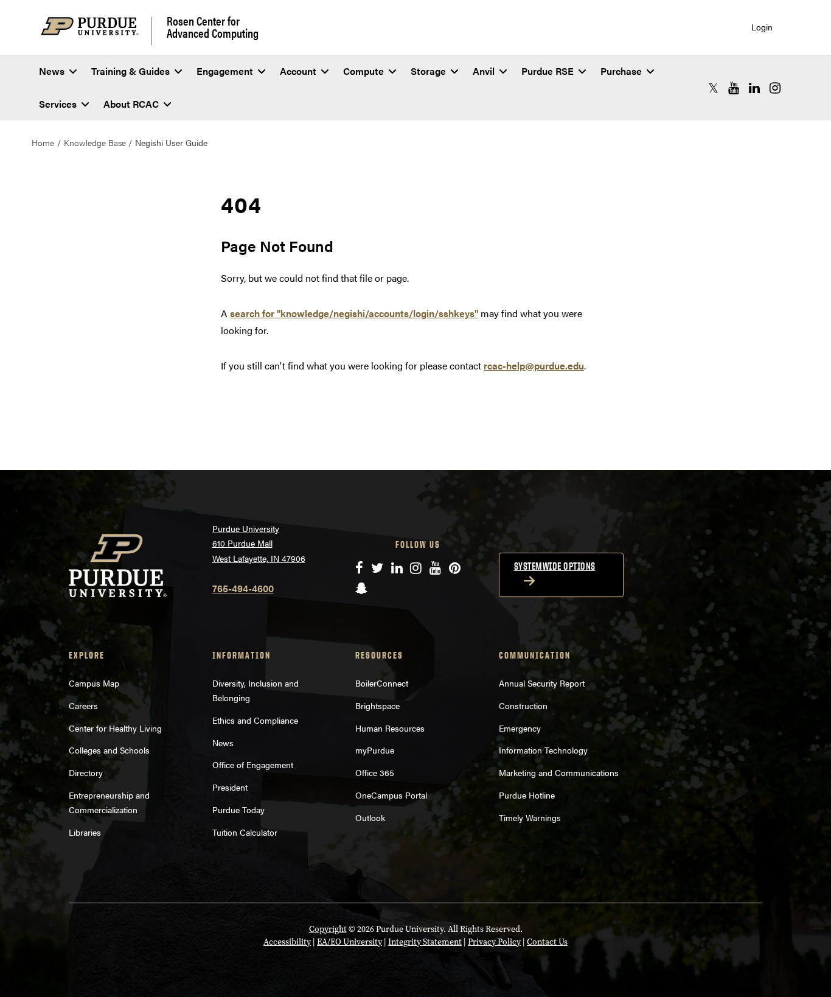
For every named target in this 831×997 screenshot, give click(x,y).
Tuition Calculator (244, 832)
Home (43, 142)
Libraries (85, 832)
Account (298, 71)
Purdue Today (238, 809)
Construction (523, 705)
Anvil (484, 71)
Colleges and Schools (109, 750)
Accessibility (287, 942)
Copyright (328, 929)
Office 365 (374, 772)
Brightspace (377, 705)
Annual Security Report (542, 683)
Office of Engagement (252, 764)
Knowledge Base (95, 142)
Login (762, 27)
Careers (83, 705)
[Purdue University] (96, 30)
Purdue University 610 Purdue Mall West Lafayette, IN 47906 (258, 543)
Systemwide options (555, 566)
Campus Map (94, 683)
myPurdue (374, 750)
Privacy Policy (494, 942)
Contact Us (547, 942)
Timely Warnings (530, 817)
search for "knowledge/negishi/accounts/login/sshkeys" (354, 313)
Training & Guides (130, 71)
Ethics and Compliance (255, 720)
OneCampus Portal (391, 795)
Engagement (224, 71)
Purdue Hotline (527, 795)
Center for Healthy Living (115, 728)
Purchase (621, 71)
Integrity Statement (425, 942)
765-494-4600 (243, 588)
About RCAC (131, 104)
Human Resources (390, 728)
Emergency (520, 728)
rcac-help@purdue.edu (534, 366)
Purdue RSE (547, 71)
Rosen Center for (213, 26)
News (51, 71)
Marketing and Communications (559, 772)
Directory (86, 772)
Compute (363, 71)
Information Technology (543, 750)
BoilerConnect (381, 683)
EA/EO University (349, 942)
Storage (428, 71)
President (230, 787)
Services (58, 104)
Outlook (370, 817)
